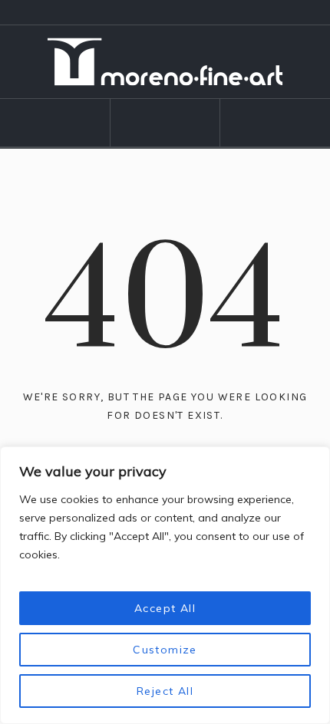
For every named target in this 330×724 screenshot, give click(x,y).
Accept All (165, 608)
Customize (165, 650)
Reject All (165, 691)
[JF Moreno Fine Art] (165, 62)
